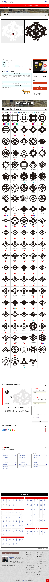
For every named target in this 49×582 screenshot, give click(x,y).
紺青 (44, 414)
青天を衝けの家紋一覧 (22, 466)
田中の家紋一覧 (5, 462)
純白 (34, 414)
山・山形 (6, 501)
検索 (46, 5)
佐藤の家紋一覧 (5, 455)
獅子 (20, 540)
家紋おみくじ (36, 457)
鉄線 (3, 526)
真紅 (41, 414)
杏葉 (40, 505)
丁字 (20, 521)
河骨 (19, 517)
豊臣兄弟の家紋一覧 (22, 459)
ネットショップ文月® (42, 575)
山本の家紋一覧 (5, 468)
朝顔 (6, 512)
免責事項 (40, 559)
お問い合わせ (40, 556)
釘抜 (41, 505)
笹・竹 (22, 518)
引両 (6, 506)
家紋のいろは (8, 1)
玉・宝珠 (31, 514)
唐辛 (6, 526)
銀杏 (12, 512)
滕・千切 (37, 514)
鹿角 (19, 540)
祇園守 (37, 505)
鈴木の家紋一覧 (5, 457)
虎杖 (10, 512)
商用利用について (41, 558)
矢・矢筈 (28, 524)
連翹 (22, 531)
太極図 (44, 532)
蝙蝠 (16, 540)
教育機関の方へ (36, 466)
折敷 (37, 501)
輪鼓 (30, 524)
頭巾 (44, 509)
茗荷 (10, 531)
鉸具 (44, 501)
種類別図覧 (30, 5)
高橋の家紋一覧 (5, 459)
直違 (31, 531)
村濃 (9, 506)
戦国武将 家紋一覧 (30, 562)
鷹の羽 (3, 544)
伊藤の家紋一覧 (5, 466)
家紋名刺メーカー (37, 455)
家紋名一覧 (24, 5)
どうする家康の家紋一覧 (23, 462)
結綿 (27, 524)
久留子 (44, 505)
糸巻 (31, 501)
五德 (30, 509)
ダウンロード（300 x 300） (40, 83)
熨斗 (44, 514)
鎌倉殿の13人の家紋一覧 (23, 464)
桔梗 (9, 517)
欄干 (37, 531)
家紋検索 (28, 559)
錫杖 (41, 509)
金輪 (30, 505)
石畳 (28, 531)
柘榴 (3, 521)
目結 (10, 506)
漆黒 (38, 414)
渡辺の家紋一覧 (5, 464)
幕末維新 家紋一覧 (30, 563)
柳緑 (34, 417)
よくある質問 (36, 464)
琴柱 (31, 509)
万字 (41, 531)
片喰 (6, 517)
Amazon (45, 71)
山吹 (13, 531)
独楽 (34, 509)
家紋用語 (36, 5)
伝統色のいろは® (41, 571)
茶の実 (19, 522)
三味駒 (40, 510)
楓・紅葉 (20, 513)
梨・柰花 (9, 526)
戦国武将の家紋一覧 (22, 455)
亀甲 (22, 501)
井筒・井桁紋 (5, 7)
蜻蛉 (9, 544)
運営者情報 (40, 563)
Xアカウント (39, 568)
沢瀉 (19, 512)
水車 (34, 531)
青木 (3, 512)
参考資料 (41, 5)
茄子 (10, 526)
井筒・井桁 (21, 66)
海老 (6, 540)
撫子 (13, 526)
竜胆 (20, 531)
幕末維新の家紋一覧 (22, 457)
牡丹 (6, 531)
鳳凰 (13, 544)
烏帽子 (34, 501)
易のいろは (40, 572)
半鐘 (31, 505)
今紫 (38, 417)
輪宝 (31, 524)
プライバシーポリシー (42, 561)
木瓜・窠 (12, 506)
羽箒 (28, 520)
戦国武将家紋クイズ (37, 459)
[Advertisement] (24, 50)
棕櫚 (6, 521)
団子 (34, 514)
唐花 (19, 501)
